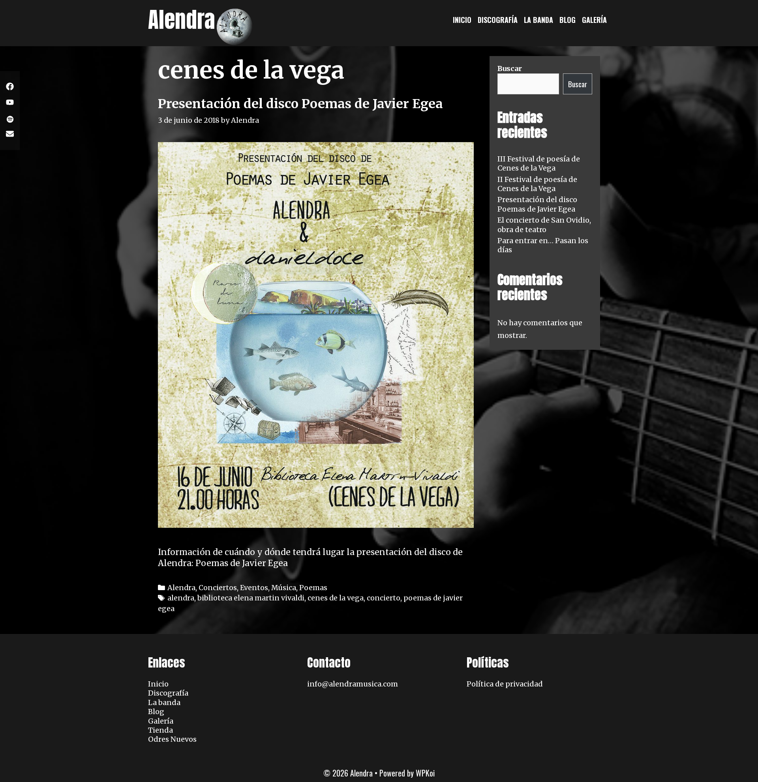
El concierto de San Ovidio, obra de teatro (544, 225)
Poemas (313, 587)
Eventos (254, 587)
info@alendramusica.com (352, 683)
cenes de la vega (336, 597)
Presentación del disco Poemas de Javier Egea (300, 104)
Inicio (462, 20)
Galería (594, 20)
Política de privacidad (505, 683)
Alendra (181, 19)
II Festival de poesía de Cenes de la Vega (537, 184)
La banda (538, 20)
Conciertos (218, 587)
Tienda (160, 730)
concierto (383, 597)
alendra (180, 597)
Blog (567, 20)
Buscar (509, 68)
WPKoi (425, 773)
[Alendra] (235, 26)
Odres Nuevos (172, 739)
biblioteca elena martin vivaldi (250, 597)
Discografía (498, 20)
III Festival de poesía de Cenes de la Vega (538, 163)
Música (283, 587)
